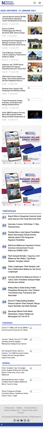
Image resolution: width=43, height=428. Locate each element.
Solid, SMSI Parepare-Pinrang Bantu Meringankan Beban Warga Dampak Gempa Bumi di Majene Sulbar (13, 115)
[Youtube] (21, 421)
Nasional (5, 24)
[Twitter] (18, 421)
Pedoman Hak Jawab (29, 410)
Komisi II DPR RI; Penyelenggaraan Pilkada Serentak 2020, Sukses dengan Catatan (14, 31)
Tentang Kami (10, 408)
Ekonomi (5, 72)
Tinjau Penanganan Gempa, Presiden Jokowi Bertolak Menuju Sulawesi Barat (12, 103)
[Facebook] (14, 421)
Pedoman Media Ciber (12, 410)
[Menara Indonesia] (8, 5)
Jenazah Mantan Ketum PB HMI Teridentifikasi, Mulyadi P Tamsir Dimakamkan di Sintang (14, 19)
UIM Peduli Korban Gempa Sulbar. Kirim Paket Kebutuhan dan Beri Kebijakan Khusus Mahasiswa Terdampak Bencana (14, 79)
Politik (4, 36)
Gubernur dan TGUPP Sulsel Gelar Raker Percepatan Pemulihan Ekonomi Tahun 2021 (14, 67)
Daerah (4, 84)
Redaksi (19, 408)
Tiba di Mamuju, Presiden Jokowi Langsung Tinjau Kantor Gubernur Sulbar (14, 55)
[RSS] (28, 421)
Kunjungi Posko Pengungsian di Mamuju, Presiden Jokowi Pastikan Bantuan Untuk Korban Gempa (14, 43)
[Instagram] (24, 421)
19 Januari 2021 (14, 24)
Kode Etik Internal (30, 408)
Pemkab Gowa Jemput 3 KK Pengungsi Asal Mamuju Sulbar (13, 90)
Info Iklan (20, 413)
